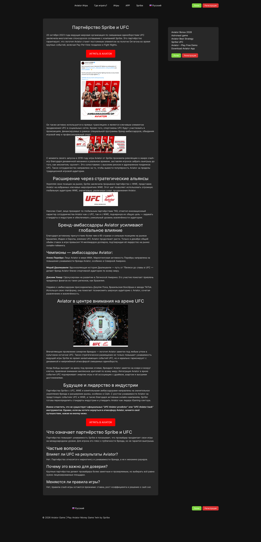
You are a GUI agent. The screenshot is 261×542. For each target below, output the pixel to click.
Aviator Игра (81, 5)
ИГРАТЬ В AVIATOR (100, 53)
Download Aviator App (183, 48)
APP (128, 5)
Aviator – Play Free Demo (184, 45)
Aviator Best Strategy (182, 38)
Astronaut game (179, 35)
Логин (196, 5)
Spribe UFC (177, 42)
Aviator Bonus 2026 (181, 32)
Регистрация (211, 5)
